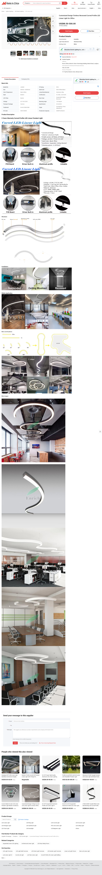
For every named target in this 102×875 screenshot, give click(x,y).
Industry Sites (61, 863)
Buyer (65, 8)
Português (24, 865)
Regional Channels (70, 863)
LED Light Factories (8, 851)
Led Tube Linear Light (32, 855)
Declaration (67, 868)
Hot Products (12, 863)
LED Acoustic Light (80, 822)
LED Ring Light (30, 822)
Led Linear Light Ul (7, 855)
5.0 (81, 81)
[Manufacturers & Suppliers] (10, 3)
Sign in (98, 4)
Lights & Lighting (9, 11)
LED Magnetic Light (56, 828)
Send (15, 743)
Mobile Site (85, 863)
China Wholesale (44, 863)
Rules (99, 8)
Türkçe (82, 865)
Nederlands (54, 865)
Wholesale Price (53, 863)
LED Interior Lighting (19, 11)
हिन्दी (72, 865)
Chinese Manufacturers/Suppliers (32, 863)
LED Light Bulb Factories (22, 851)
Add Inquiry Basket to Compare (29, 59)
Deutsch (48, 865)
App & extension (82, 8)
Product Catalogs (24, 819)
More (3, 858)
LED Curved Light (55, 822)
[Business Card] (98, 86)
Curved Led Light (19, 855)
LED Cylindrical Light (31, 825)
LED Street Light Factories (37, 851)
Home (3, 11)
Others (77, 828)
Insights (91, 863)
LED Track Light (5, 828)
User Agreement (59, 868)
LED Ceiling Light (80, 825)
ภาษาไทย (77, 865)
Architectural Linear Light (28, 843)
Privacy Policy (75, 868)
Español (19, 865)
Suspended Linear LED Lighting (10, 843)
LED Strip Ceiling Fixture (43, 843)
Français (30, 865)
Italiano (43, 865)
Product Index (79, 863)
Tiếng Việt (87, 865)
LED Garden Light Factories (54, 851)
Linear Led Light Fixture (70, 851)
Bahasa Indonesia (95, 865)
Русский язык (37, 865)
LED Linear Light (28, 11)
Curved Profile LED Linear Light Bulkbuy (51, 855)
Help (73, 8)
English (13, 865)
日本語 (68, 865)
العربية (59, 865)
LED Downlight (30, 828)
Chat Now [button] (91, 31)
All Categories (7, 8)
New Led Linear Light (84, 851)
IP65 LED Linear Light (56, 825)
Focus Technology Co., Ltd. (40, 868)
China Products (19, 863)
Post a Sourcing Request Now (47, 743)
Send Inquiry (69, 31)
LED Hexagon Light (6, 825)
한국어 (63, 865)
